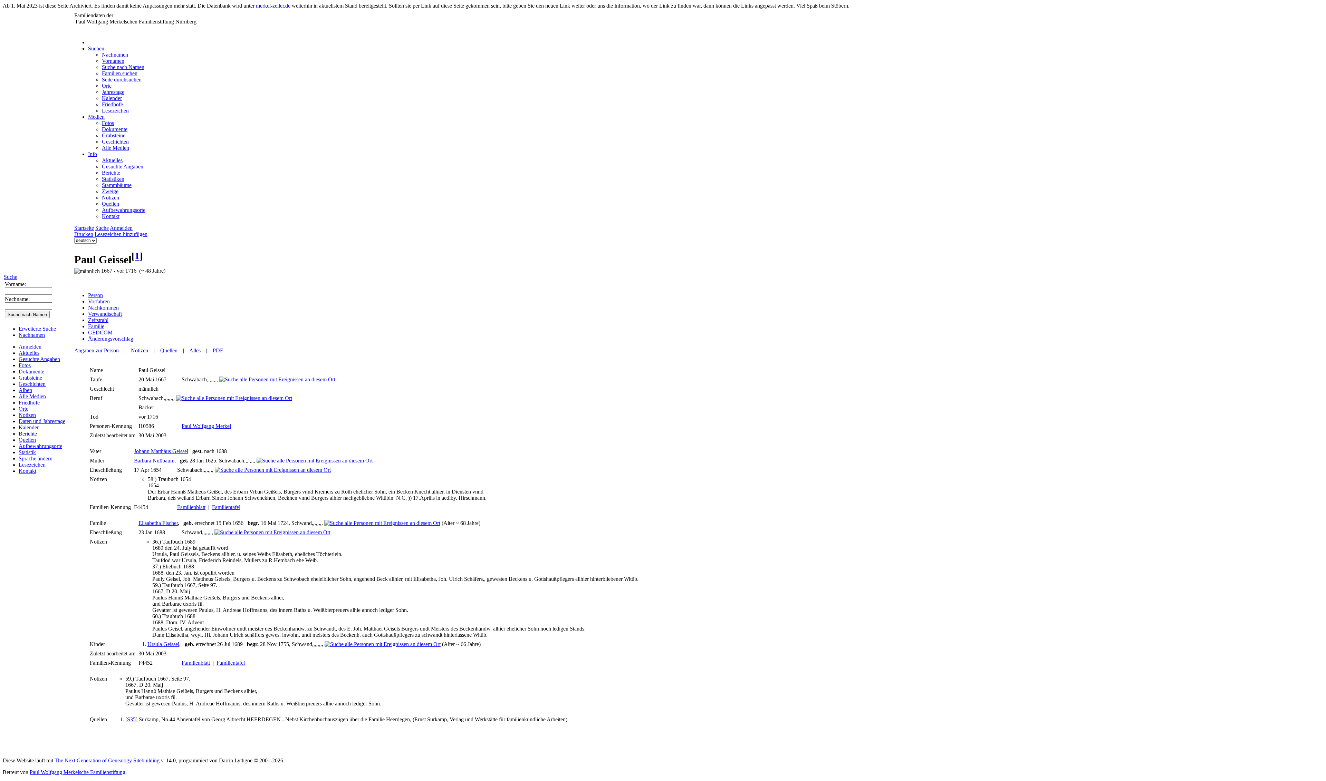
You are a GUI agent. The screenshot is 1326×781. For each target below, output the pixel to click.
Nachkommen (103, 308)
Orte (23, 409)
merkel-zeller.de (273, 6)
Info (92, 154)
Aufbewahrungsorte (40, 446)
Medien (96, 117)
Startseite (84, 228)
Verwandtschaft (105, 314)
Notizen (27, 415)
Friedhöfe (29, 403)
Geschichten (32, 384)
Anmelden (30, 347)
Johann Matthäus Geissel (161, 451)
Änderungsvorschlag (110, 339)
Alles (195, 350)
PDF (218, 350)
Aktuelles (29, 353)
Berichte (28, 434)
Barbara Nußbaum (154, 460)
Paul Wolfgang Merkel (206, 426)
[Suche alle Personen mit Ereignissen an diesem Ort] (277, 379)
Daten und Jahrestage (42, 421)
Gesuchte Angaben (39, 359)
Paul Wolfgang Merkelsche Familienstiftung (77, 772)
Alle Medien (32, 396)
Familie (96, 326)
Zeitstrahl (98, 320)
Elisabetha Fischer (158, 523)
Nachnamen (32, 335)
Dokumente (31, 371)
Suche (10, 277)
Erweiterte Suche (37, 329)
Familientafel (226, 507)
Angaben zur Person (96, 350)
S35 (131, 719)
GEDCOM (100, 332)
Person (95, 295)
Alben (25, 390)
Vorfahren (99, 301)
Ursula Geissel (163, 644)
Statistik (27, 452)
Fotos (25, 365)
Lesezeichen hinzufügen (121, 234)
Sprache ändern (35, 458)
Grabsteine (30, 378)
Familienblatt (191, 507)
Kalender (29, 427)
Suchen (96, 48)
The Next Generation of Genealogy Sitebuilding (107, 760)
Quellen (27, 440)
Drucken (83, 234)
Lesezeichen (32, 465)
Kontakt (27, 471)
